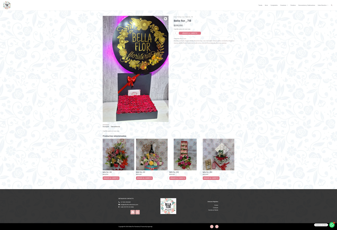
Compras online (217, 41)
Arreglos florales (189, 41)
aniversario (182, 41)
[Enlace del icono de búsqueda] (332, 5)
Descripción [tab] (106, 126)
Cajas (183, 17)
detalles (181, 43)
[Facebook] (132, 212)
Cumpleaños (274, 5)
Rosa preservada (211, 43)
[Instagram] (137, 212)
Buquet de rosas (198, 41)
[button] (165, 18)
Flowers (189, 43)
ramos (199, 43)
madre (195, 43)
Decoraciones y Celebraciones (306, 5)
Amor (266, 5)
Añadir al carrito (189, 33)
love (192, 43)
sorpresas (224, 43)
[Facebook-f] (217, 226)
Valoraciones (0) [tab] (115, 126)
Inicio (175, 17)
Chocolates (209, 41)
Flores (184, 43)
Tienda (260, 5)
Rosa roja (218, 43)
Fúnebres (293, 5)
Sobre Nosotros (322, 5)
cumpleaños (224, 41)
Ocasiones (283, 5)
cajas (204, 41)
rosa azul (204, 43)
